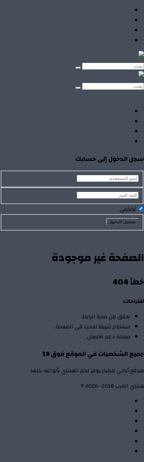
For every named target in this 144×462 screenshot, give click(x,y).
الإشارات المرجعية (110, 421)
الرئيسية (121, 10)
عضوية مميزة (114, 452)
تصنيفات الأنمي (113, 20)
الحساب (122, 411)
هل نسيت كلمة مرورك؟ (75, 235)
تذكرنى (128, 209)
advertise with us (110, 442)
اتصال (124, 401)
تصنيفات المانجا (112, 30)
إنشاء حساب (96, 96)
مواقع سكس (114, 41)
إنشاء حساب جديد (124, 235)
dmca (124, 431)
